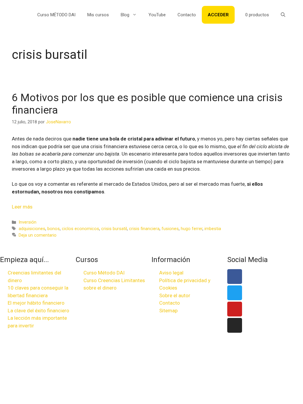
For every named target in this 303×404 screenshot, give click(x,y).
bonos (53, 228)
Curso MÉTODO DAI (56, 14)
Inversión (27, 222)
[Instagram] (234, 325)
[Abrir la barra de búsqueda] (283, 15)
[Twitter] (234, 292)
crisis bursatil (114, 228)
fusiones (170, 228)
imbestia (212, 228)
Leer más (22, 207)
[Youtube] (234, 309)
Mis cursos (98, 14)
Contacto (187, 14)
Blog (125, 14)
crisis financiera (144, 228)
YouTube (157, 14)
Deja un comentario (38, 235)
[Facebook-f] (234, 276)
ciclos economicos (80, 228)
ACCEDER (218, 14)
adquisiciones (32, 228)
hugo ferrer (191, 228)
